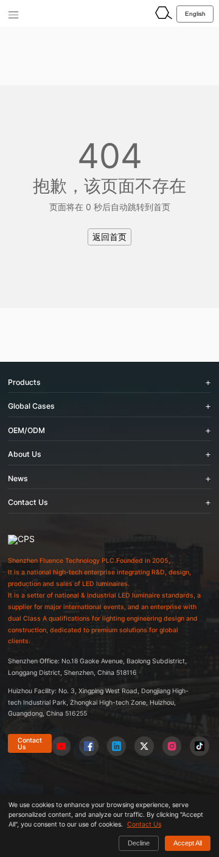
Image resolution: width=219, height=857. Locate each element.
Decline (139, 843)
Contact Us (30, 743)
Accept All (187, 843)
